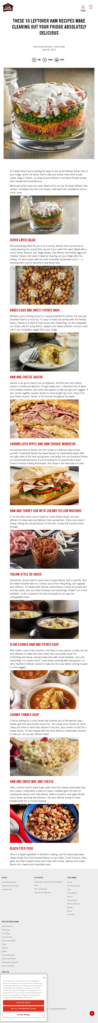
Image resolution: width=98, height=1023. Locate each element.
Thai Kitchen (71, 914)
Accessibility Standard (58, 1009)
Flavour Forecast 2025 (9, 940)
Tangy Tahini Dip (7, 889)
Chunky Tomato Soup (24, 715)
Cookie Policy (27, 997)
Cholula (69, 882)
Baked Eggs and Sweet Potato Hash (35, 310)
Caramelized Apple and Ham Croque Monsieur (42, 444)
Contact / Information (8, 966)
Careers (4, 951)
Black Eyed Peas (21, 849)
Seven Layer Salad (22, 240)
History (4, 944)
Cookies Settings (23, 1015)
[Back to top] (92, 1013)
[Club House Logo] (8, 13)
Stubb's (69, 911)
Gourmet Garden (72, 900)
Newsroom (5, 948)
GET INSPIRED (38, 878)
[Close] (44, 977)
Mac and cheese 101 (40, 889)
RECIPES (4, 878)
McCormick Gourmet (73, 904)
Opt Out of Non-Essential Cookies (23, 1008)
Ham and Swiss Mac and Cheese (32, 782)
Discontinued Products (9, 958)
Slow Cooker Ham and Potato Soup (34, 645)
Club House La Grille (73, 886)
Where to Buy (6, 930)
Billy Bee (70, 907)
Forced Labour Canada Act (10, 962)
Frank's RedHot (72, 893)
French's (70, 896)
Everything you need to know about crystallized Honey (48, 883)
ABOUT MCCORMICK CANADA (10, 922)
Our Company (6, 933)
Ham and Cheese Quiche (26, 377)
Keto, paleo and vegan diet (42, 892)
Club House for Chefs (8, 955)
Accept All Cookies (23, 1002)
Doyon (69, 889)
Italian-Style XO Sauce (26, 574)
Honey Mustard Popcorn (9, 882)
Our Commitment (7, 937)
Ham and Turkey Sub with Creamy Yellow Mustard (45, 511)
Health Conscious (7, 926)
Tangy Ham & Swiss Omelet (10, 886)
